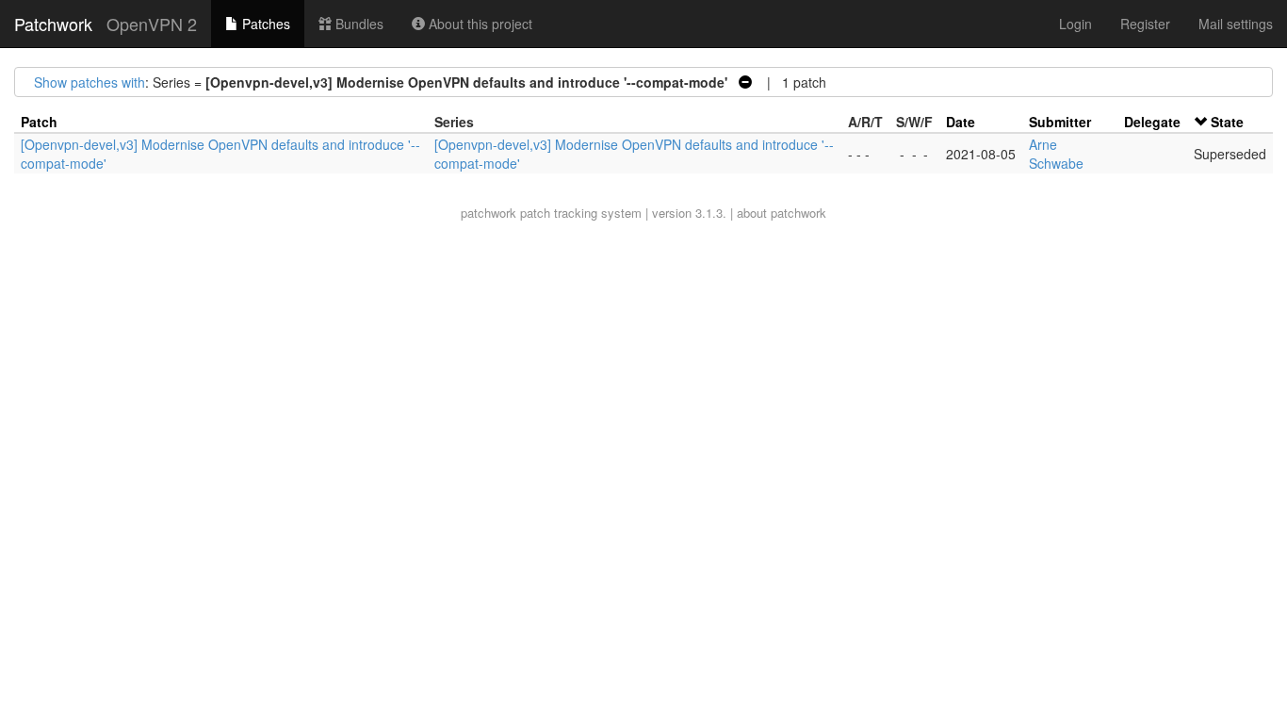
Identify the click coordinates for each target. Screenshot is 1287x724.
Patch (39, 121)
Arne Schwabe (1056, 154)
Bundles (357, 23)
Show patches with (89, 82)
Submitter (1060, 121)
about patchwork (781, 213)
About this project (478, 23)
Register (1145, 23)
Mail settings (1235, 23)
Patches (264, 23)
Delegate (1152, 121)
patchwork (488, 213)
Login (1075, 23)
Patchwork (53, 23)
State (1227, 121)
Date (960, 121)
